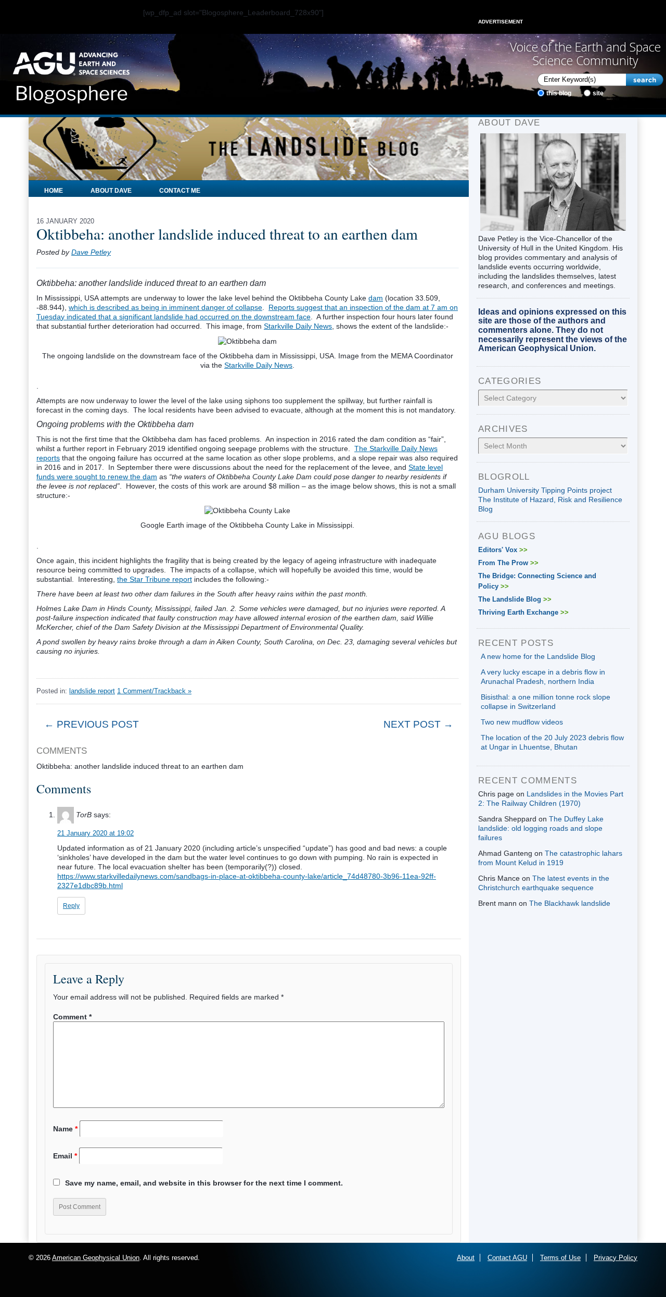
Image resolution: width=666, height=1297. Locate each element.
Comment (72, 1017)
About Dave (111, 190)
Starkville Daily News (298, 326)
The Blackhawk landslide (569, 903)
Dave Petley (91, 252)
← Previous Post (91, 724)
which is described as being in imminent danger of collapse (165, 307)
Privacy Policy (615, 1258)
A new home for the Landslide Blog (538, 656)
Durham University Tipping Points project (545, 490)
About (466, 1258)
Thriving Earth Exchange (523, 612)
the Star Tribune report (154, 579)
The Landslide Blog (515, 599)
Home (53, 190)
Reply (71, 905)
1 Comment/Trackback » (154, 691)
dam (375, 298)
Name (65, 1129)
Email (65, 1156)
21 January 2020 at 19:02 (95, 833)
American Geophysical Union (95, 1258)
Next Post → (418, 724)
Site (598, 93)
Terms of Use (560, 1258)
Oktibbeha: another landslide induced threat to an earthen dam (227, 233)
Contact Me (179, 190)
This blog (558, 93)
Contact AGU (507, 1258)
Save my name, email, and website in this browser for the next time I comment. (204, 1183)
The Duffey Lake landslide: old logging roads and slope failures (541, 828)
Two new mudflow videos (522, 722)
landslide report (92, 691)
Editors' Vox (503, 550)
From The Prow (508, 563)
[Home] (71, 74)
